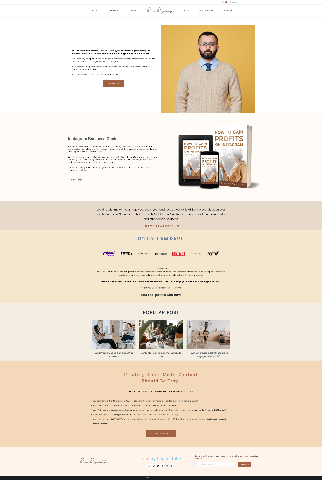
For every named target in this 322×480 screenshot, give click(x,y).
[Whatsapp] (167, 466)
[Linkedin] (158, 466)
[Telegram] (162, 466)
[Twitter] (154, 466)
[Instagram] (149, 466)
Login (234, 2)
